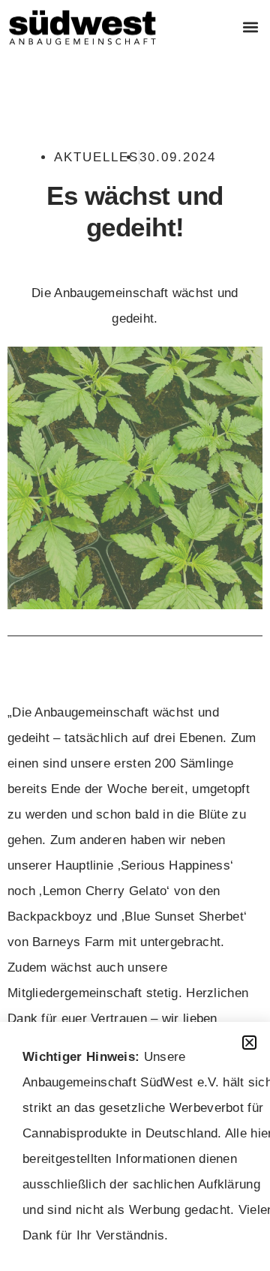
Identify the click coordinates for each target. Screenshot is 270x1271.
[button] (250, 27)
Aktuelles (96, 157)
